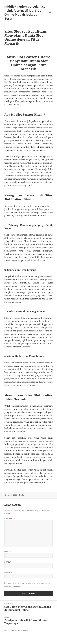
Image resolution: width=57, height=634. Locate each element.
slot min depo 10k (30, 88)
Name (7, 551)
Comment (9, 518)
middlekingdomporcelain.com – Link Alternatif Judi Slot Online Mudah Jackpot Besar (26, 12)
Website (8, 572)
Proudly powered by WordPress (16, 630)
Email (7, 562)
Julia (22, 495)
